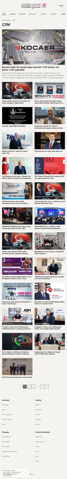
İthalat (36, 456)
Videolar (37, 424)
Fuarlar (37, 446)
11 (42, 386)
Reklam (61, 5)
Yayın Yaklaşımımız (7, 414)
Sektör (43, 14)
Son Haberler (38, 409)
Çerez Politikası (29, 474)
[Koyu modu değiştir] (64, 14)
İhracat (37, 451)
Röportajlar (38, 419)
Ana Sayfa (4, 14)
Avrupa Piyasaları (6, 436)
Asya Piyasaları (6, 456)
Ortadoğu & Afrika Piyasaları (9, 451)
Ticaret (53, 14)
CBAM (37, 461)
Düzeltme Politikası (7, 419)
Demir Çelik (6, 20)
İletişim (4, 424)
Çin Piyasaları (5, 441)
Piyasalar (32, 14)
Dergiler (13, 14)
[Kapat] (26, 473)
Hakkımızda (5, 404)
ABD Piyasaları (6, 446)
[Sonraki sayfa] (47, 387)
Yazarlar (22, 14)
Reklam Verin (38, 436)
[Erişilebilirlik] (65, 162)
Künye (4, 409)
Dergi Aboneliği (39, 441)
